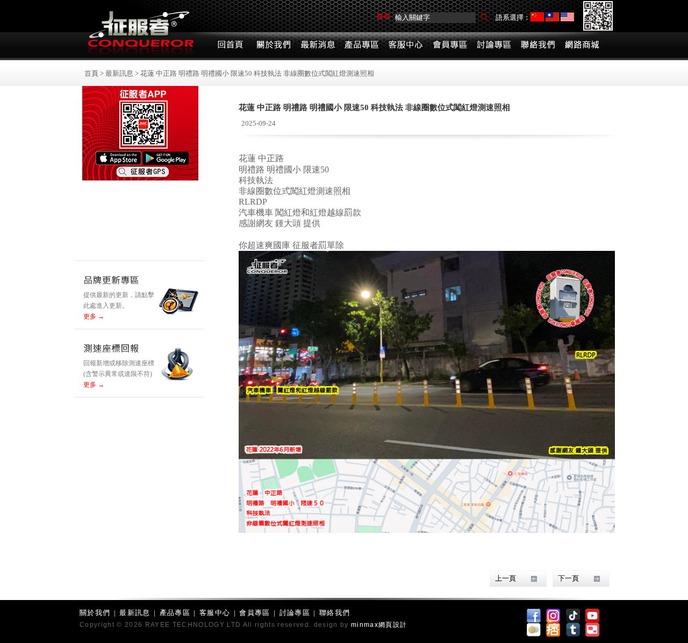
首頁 (91, 73)
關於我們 (95, 613)
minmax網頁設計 (379, 624)
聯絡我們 (334, 613)
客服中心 (214, 613)
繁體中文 (552, 16)
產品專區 (175, 613)
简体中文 (537, 16)
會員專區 (254, 613)
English (567, 16)
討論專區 (295, 613)
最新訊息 (119, 73)
